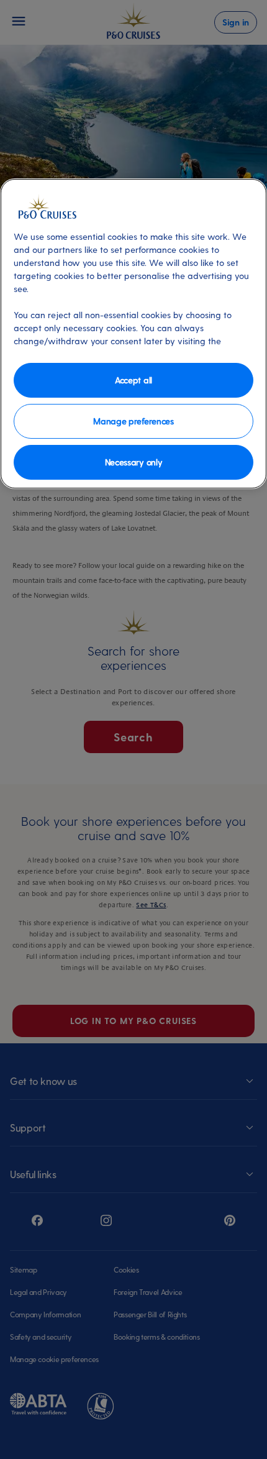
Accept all (133, 380)
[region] (133, 333)
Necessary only (134, 462)
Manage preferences (133, 421)
